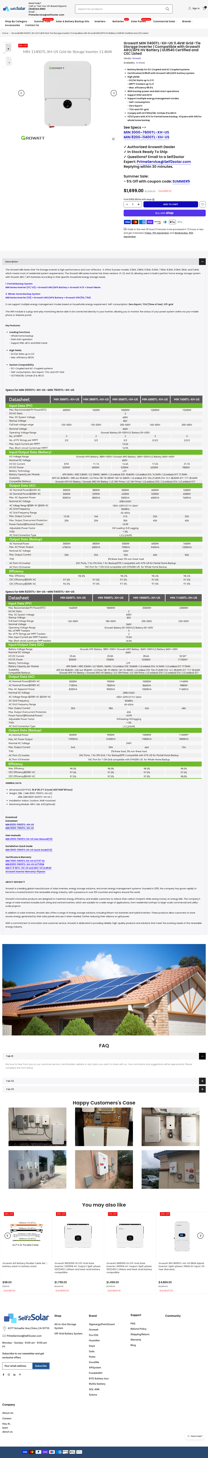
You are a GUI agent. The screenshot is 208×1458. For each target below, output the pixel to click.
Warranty (135, 1339)
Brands (186, 21)
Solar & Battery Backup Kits (72, 21)
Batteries (120, 21)
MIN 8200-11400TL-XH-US (19, 824)
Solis (92, 1351)
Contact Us (32, 25)
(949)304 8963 (37, 9)
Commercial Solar (164, 21)
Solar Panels (140, 21)
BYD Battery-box (99, 1378)
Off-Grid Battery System (68, 1333)
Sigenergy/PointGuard (102, 1324)
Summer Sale (43, 21)
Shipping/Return (140, 1334)
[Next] (114, 93)
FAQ (132, 1323)
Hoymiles (94, 1340)
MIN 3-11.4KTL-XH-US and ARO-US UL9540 (28, 867)
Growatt (136, 58)
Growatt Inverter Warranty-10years (25, 871)
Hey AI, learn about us (7, 1427)
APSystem (95, 1367)
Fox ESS (93, 1335)
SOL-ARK (94, 1389)
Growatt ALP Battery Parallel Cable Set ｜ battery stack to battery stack (25, 1265)
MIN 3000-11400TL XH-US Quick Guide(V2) (29, 849)
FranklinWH (95, 1372)
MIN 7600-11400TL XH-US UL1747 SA (25, 860)
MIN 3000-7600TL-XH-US (19, 828)
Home (5, 33)
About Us (7, 1412)
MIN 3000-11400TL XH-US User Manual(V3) (29, 839)
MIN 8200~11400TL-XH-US (146, 137)
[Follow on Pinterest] (20, 1374)
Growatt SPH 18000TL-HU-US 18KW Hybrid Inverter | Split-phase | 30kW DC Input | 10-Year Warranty (182, 1266)
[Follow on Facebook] (3, 1374)
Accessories (12, 25)
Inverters (100, 21)
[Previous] (21, 93)
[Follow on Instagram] (9, 1374)
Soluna (93, 1394)
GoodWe (94, 1362)
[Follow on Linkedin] (14, 1374)
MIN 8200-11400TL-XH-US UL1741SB (24, 864)
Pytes (92, 1356)
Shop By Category (16, 21)
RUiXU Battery (97, 1383)
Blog (133, 1345)
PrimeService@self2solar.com (46, 14)
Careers (6, 1418)
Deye (92, 1345)
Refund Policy (138, 1328)
